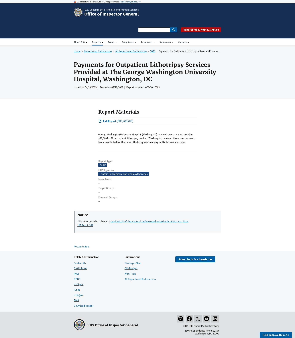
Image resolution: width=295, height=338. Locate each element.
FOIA (76, 300)
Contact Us (80, 263)
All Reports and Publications (140, 279)
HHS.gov (78, 284)
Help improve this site (276, 335)
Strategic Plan (132, 263)
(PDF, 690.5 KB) (118, 121)
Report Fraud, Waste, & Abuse (201, 29)
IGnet (77, 289)
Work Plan (130, 273)
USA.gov (78, 295)
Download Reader (83, 305)
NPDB (77, 279)
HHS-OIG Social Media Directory (201, 326)
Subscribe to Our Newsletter (195, 259)
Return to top (81, 246)
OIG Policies (80, 268)
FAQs (76, 273)
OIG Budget (131, 268)
